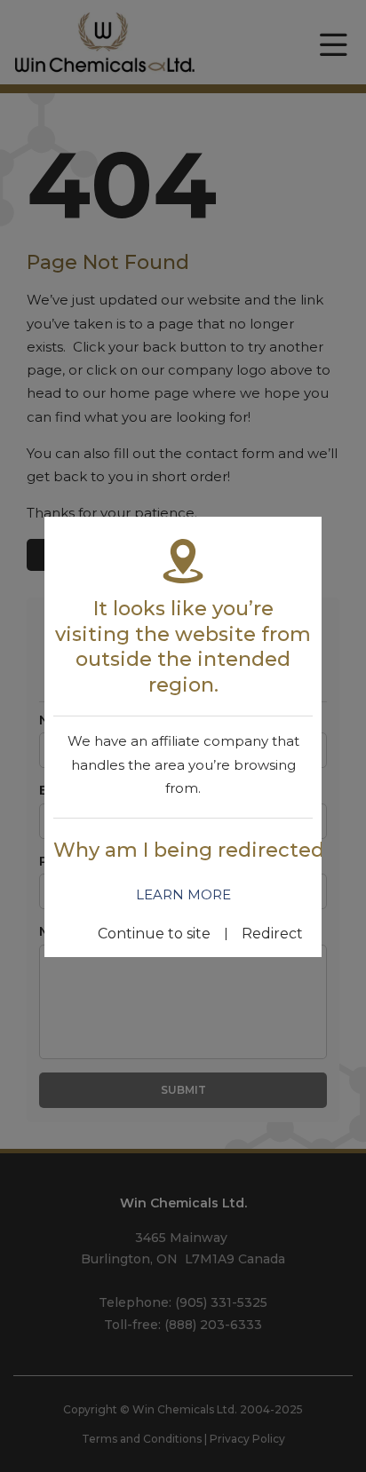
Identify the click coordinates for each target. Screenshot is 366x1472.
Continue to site (154, 933)
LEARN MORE (183, 894)
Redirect (272, 933)
